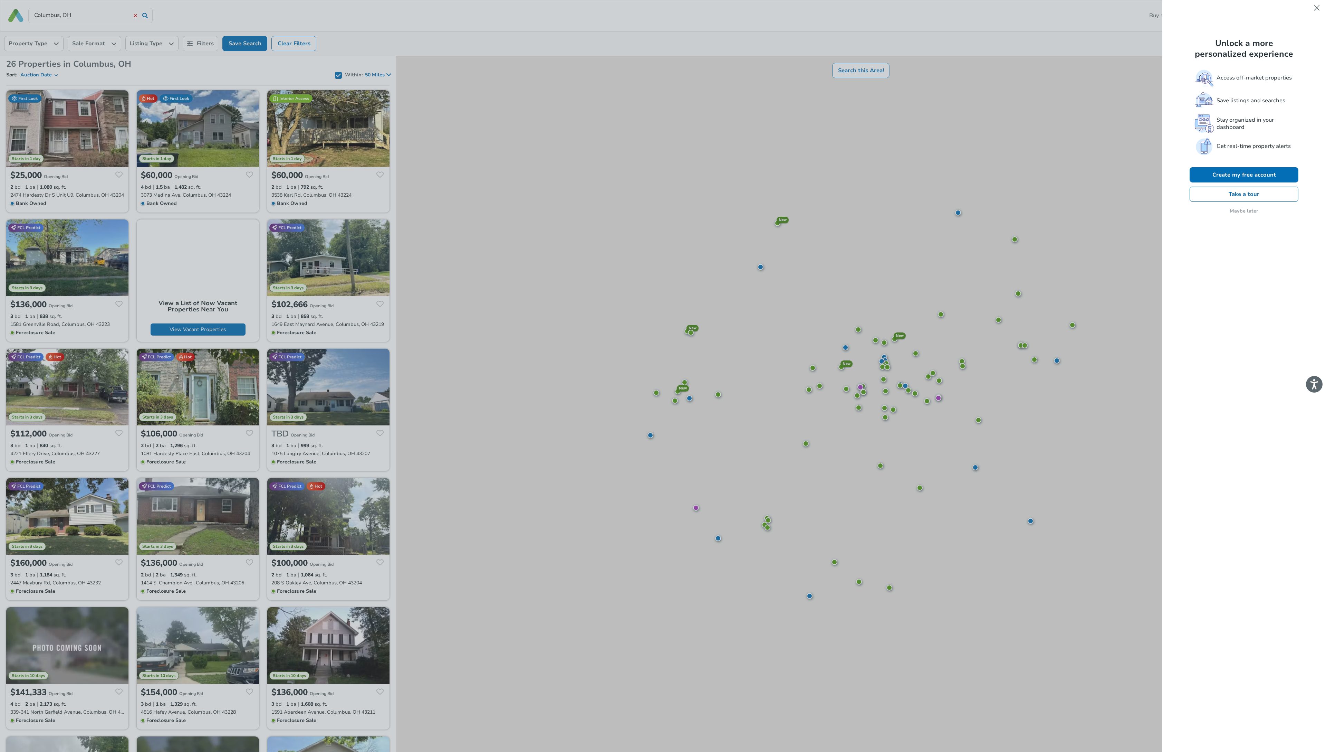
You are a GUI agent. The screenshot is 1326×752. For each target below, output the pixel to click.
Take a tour (1244, 194)
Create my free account (1244, 175)
